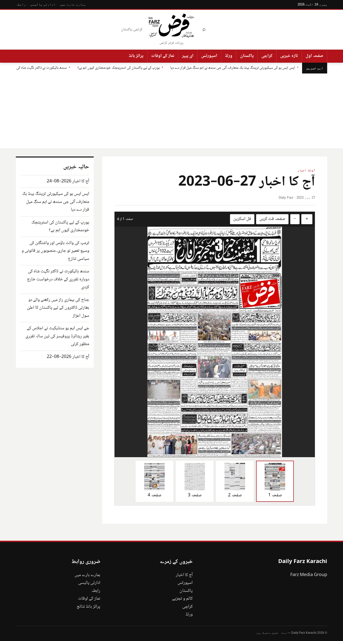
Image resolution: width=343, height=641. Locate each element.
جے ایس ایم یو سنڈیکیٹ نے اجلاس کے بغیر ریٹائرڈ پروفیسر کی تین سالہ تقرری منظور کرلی (57, 336)
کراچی (266, 56)
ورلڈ (228, 56)
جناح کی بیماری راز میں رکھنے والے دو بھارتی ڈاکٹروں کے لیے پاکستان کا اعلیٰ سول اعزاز (58, 307)
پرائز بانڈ (136, 56)
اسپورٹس (209, 56)
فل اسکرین (242, 219)
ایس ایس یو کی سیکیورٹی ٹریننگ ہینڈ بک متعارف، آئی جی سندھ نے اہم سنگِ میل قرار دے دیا (232, 68)
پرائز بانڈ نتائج (88, 606)
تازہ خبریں (289, 56)
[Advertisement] (171, 111)
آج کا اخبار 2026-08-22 (68, 357)
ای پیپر (187, 56)
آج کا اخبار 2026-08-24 (68, 181)
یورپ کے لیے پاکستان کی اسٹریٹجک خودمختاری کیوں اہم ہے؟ (118, 68)
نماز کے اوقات (162, 56)
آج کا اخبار (306, 170)
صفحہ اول (314, 56)
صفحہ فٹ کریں (272, 219)
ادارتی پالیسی (42, 4)
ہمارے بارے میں (73, 4)
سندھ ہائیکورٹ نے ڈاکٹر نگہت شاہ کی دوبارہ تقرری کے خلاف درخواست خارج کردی (58, 279)
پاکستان (247, 56)
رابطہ (21, 4)
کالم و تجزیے (182, 598)
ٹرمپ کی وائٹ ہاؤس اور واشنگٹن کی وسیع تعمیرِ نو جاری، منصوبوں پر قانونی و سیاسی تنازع (55, 251)
